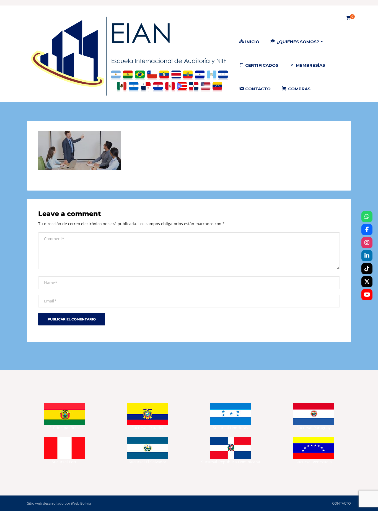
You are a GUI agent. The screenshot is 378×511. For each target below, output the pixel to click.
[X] (366, 281)
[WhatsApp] (366, 216)
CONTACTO (341, 503)
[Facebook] (366, 229)
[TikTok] (366, 268)
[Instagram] (366, 242)
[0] (348, 18)
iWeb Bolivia (81, 503)
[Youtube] (366, 294)
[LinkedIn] (366, 255)
